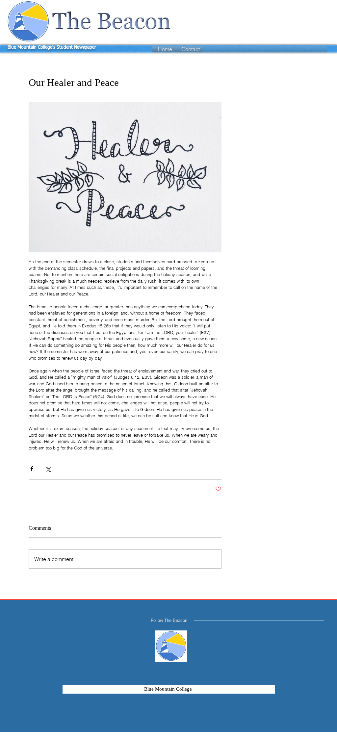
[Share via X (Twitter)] (48, 469)
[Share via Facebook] (32, 469)
